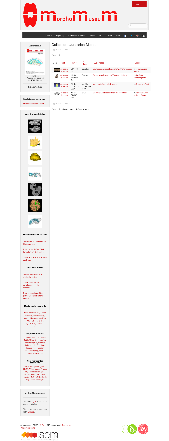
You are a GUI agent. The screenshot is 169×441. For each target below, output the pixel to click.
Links (118, 35)
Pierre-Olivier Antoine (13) (36, 352)
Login (138, 4)
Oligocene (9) (30, 323)
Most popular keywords (35, 306)
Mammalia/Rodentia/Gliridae (105, 84)
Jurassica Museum (64, 70)
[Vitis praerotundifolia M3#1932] (35, 157)
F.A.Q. (101, 35)
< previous (57, 49)
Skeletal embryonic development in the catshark (31, 285)
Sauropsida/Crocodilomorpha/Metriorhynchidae (112, 69)
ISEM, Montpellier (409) (34, 366)
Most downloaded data (35, 114)
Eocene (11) (38, 315)
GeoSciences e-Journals (34, 99)
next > (67, 49)
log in (34, 401)
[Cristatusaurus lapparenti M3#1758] (35, 173)
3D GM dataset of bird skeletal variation (32, 275)
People (92, 35)
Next (39, 103)
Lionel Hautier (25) (31, 337)
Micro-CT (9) (39, 324)
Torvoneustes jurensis (140, 70)
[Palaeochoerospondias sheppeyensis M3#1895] (35, 205)
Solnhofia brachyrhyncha (140, 76)
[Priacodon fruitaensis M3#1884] (35, 141)
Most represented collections (35, 361)
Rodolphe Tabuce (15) (35, 346)
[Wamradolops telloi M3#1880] (35, 125)
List (42, 103)
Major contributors (35, 333)
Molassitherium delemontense (141, 93)
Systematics (99, 62)
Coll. (63, 62)
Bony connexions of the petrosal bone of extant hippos (33, 296)
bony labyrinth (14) (32, 312)
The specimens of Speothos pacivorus (35, 258)
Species (138, 62)
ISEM (42, 425)
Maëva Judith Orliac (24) (35, 338)
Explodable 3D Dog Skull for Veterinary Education (33, 250)
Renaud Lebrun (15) (35, 343)
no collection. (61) (37, 371)
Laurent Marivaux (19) (35, 341)
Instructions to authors (77, 35)
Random (33, 103)
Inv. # (74, 62)
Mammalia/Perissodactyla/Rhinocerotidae (110, 92)
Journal (47, 35)
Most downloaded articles (35, 234)
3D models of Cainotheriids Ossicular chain (34, 242)
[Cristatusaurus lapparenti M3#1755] (35, 221)
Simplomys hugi (142, 84)
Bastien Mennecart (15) (34, 349)
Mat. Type (85, 62)
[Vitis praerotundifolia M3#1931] (35, 189)
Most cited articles (35, 267)
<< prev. (31, 79)
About (110, 35)
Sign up (31, 411)
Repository (60, 35)
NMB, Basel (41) (37, 379)
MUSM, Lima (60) (31, 374)
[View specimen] (57, 69)
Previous (26, 103)
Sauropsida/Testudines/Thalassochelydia (110, 75)
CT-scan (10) (37, 320)
